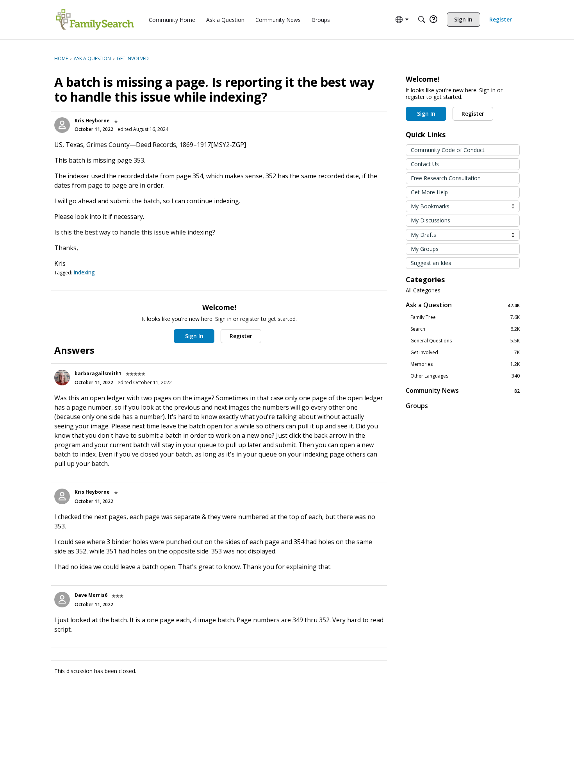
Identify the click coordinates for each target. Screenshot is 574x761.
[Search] (422, 20)
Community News (463, 391)
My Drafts (463, 234)
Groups (417, 406)
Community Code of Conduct (448, 150)
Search (465, 329)
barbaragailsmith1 (98, 373)
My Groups (425, 248)
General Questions (465, 340)
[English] (95, 19)
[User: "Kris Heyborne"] (62, 125)
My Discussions (430, 220)
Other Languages (465, 376)
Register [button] (241, 336)
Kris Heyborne (92, 120)
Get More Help (429, 192)
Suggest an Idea (431, 263)
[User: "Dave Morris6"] (62, 599)
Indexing (83, 272)
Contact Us (425, 164)
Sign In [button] (194, 336)
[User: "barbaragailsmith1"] (62, 377)
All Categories (423, 290)
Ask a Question (463, 305)
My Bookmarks (463, 206)
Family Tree (465, 317)
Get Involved (465, 352)
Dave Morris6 (91, 595)
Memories (465, 364)
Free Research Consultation (446, 178)
